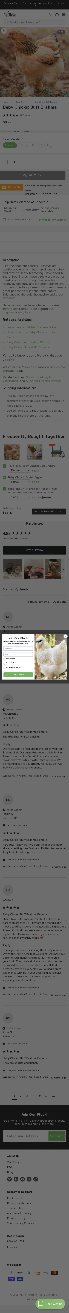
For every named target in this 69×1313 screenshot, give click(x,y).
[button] (50, 1304)
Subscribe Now (18, 674)
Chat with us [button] (54, 1304)
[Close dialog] (65, 636)
